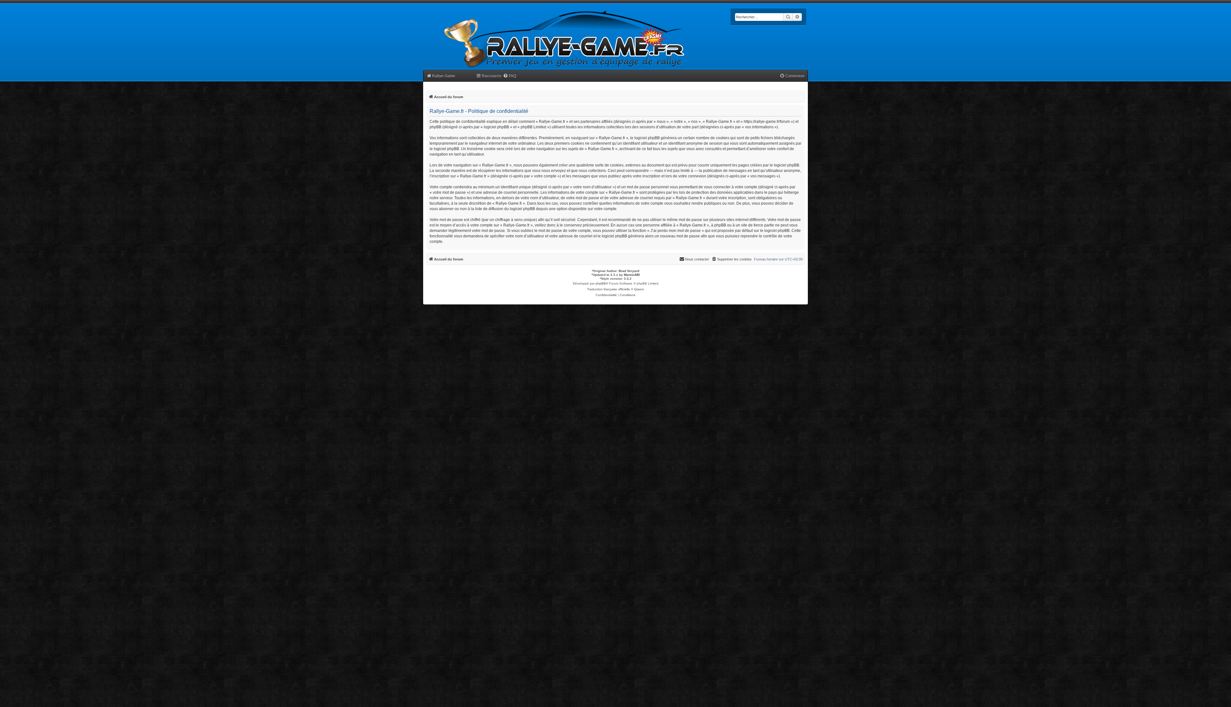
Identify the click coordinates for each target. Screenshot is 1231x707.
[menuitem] (509, 76)
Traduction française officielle (608, 289)
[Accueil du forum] (564, 39)
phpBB (601, 283)
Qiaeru (639, 289)
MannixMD (632, 275)
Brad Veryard (629, 271)
